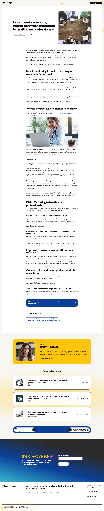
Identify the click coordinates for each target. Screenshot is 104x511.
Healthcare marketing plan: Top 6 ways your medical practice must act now (43, 320)
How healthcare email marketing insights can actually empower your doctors (48, 413)
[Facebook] (90, 496)
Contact (28, 492)
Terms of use (79, 507)
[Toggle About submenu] (58, 3)
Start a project (95, 3)
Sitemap (100, 507)
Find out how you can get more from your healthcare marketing (47, 303)
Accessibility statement (90, 507)
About (56, 3)
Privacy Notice (22, 507)
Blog (62, 3)
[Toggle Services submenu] (45, 3)
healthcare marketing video (67, 113)
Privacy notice (70, 507)
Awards (50, 492)
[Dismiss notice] (31, 506)
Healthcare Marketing (19, 34)
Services (43, 3)
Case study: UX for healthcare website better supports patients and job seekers (48, 382)
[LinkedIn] (88, 496)
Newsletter (64, 492)
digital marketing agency (63, 276)
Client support (36, 492)
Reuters (34, 56)
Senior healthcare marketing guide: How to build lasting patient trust (42, 317)
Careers (44, 492)
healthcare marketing (41, 66)
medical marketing (48, 64)
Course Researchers (36, 242)
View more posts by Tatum (46, 358)
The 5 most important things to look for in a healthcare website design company (48, 397)
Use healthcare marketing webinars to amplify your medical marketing (42, 318)
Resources (57, 492)
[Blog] (95, 496)
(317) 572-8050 (85, 3)
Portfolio (50, 3)
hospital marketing (37, 167)
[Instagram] (92, 496)
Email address (63, 455)
